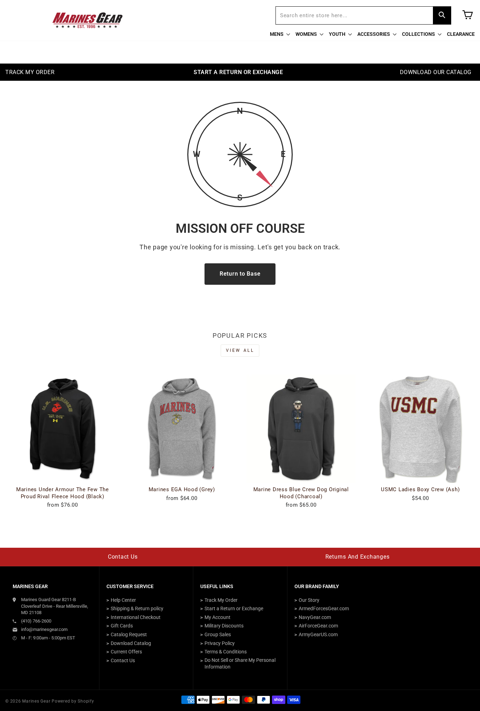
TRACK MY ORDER (29, 72)
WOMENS (307, 34)
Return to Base (240, 273)
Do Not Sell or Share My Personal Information (240, 663)
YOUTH (337, 34)
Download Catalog (131, 643)
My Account (218, 617)
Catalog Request (129, 634)
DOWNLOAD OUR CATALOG (436, 72)
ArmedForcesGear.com (324, 608)
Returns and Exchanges (357, 556)
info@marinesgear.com (44, 629)
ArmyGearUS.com (318, 634)
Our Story (309, 600)
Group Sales (218, 634)
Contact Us (123, 556)
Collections (419, 34)
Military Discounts (224, 625)
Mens (277, 34)
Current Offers (126, 651)
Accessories (374, 34)
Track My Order (221, 600)
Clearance (461, 34)
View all (240, 350)
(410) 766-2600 (36, 621)
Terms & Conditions (226, 651)
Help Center (123, 600)
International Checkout (136, 617)
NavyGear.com (315, 617)
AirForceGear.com (318, 625)
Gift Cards (122, 625)
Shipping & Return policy (137, 608)
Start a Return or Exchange (234, 608)
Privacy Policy (220, 643)
